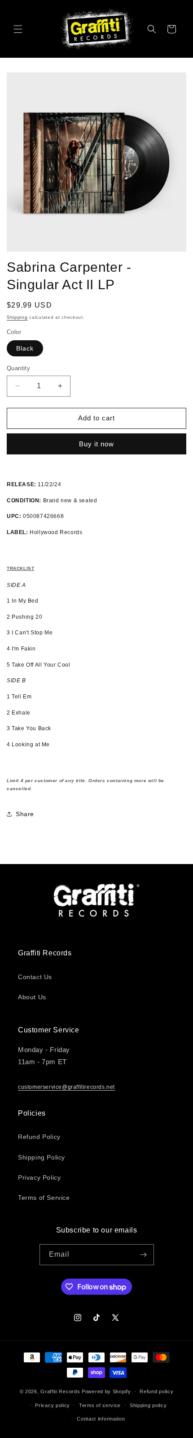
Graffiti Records (60, 1391)
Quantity (18, 368)
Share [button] (25, 813)
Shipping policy (148, 1405)
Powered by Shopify (106, 1391)
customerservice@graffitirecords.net (66, 1087)
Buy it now (96, 444)
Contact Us (35, 976)
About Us (32, 997)
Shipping (17, 317)
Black (25, 348)
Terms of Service (44, 1197)
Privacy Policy (39, 1177)
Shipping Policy (41, 1157)
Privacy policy (52, 1405)
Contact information (101, 1418)
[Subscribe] (144, 1254)
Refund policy (156, 1391)
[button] (18, 29)
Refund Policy (39, 1136)
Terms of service (100, 1405)
